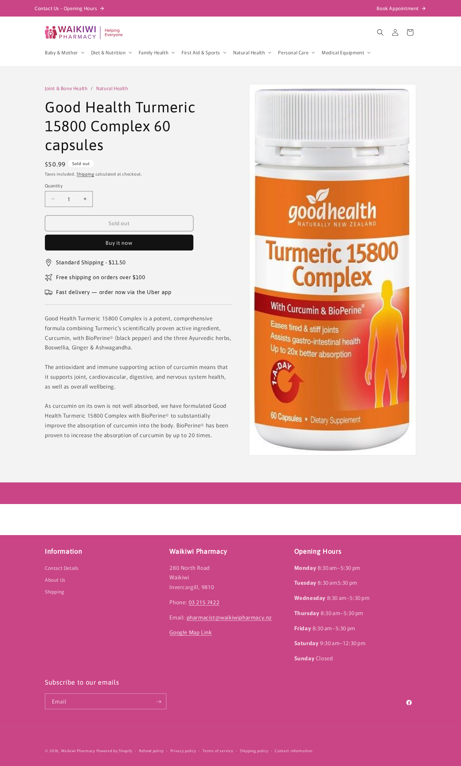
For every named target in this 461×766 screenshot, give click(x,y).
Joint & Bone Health (66, 88)
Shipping (85, 174)
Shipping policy (254, 750)
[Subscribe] (158, 702)
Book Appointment (398, 8)
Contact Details (62, 567)
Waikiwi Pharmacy (78, 750)
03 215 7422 (204, 602)
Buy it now (119, 242)
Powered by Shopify (115, 750)
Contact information (293, 750)
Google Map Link (190, 632)
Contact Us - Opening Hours (66, 8)
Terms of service (217, 750)
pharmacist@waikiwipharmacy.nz (229, 617)
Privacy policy (183, 750)
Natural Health (112, 88)
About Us (55, 579)
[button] (64, 52)
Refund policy (151, 750)
